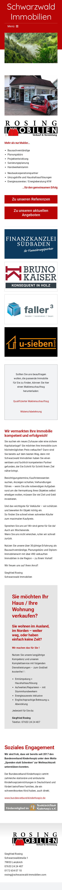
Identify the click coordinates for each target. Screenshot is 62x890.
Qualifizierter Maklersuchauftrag (31, 401)
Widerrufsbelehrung (31, 411)
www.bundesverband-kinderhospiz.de (25, 798)
